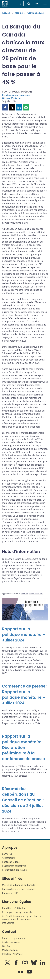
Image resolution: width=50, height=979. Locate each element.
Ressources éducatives (14, 865)
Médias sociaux (10, 949)
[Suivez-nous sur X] (7, 964)
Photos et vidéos (11, 861)
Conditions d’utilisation (14, 908)
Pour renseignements (13, 938)
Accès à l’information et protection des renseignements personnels (22, 918)
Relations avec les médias (16, 95)
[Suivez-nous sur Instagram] (25, 964)
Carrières (7, 853)
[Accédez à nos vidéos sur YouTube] (29, 973)
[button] (5, 107)
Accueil (6, 12)
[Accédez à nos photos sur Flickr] (20, 973)
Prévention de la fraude (14, 869)
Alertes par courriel (12, 942)
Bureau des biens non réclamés (18, 889)
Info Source (8, 922)
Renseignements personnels (17, 912)
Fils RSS (6, 945)
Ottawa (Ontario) (11, 98)
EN (36, 3)
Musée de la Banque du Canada (18, 884)
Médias (19, 12)
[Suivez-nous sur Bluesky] (34, 964)
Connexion (10, 893)
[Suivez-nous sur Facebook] (16, 964)
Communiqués (35, 12)
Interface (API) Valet (12, 953)
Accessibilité (8, 857)
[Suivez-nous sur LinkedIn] (43, 964)
